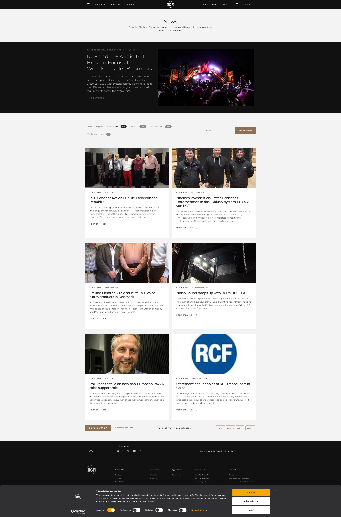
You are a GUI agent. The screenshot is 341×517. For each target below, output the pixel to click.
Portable (118, 475)
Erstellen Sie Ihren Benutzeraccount (148, 27)
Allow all (251, 492)
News (231, 485)
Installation (119, 482)
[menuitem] (116, 4)
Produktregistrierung (203, 478)
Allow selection (251, 501)
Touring (118, 478)
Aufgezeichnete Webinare (205, 485)
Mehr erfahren (95, 98)
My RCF (226, 4)
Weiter (240, 428)
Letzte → (250, 428)
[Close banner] (276, 489)
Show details (197, 510)
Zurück (230, 428)
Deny (251, 510)
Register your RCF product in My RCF (217, 451)
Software (153, 478)
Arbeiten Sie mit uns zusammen (241, 482)
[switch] (136, 510)
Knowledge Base (201, 482)
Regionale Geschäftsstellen (239, 478)
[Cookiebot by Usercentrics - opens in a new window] (78, 512)
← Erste (220, 428)
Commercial (120, 485)
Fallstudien (176, 475)
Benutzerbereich (201, 475)
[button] (98, 428)
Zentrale (232, 475)
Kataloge (153, 475)
